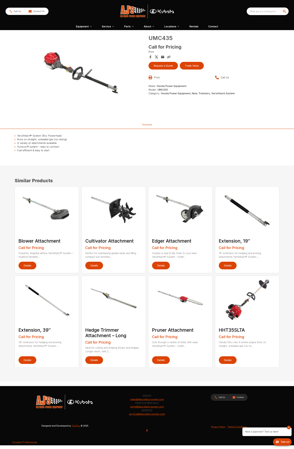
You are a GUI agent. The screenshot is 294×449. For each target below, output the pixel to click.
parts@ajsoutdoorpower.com (147, 406)
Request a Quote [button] (163, 65)
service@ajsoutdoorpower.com (147, 414)
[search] (284, 11)
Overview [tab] (147, 124)
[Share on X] (156, 57)
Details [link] (27, 265)
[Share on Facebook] (150, 57)
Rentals (193, 26)
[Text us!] (282, 442)
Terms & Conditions (237, 426)
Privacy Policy (218, 426)
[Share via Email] (162, 57)
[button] (15, 11)
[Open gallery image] (80, 74)
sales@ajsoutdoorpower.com (147, 399)
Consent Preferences (24, 442)
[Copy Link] (169, 57)
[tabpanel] (80, 74)
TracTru (75, 425)
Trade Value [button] (192, 65)
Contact (213, 26)
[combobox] (267, 11)
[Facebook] (147, 430)
